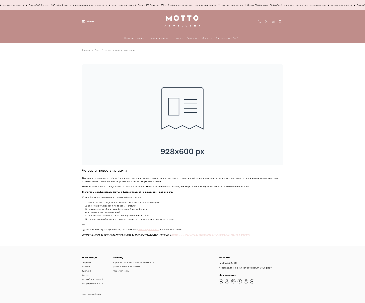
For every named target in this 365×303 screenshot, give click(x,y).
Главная (86, 50)
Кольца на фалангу (160, 38)
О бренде (86, 262)
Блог (97, 50)
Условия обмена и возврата (126, 267)
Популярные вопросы (92, 283)
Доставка (86, 271)
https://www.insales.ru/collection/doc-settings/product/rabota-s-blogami (210, 234)
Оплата (85, 275)
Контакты (86, 267)
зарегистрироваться (117, 5)
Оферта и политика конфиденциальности (133, 262)
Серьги (206, 38)
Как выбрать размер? (92, 279)
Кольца (140, 38)
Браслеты (192, 38)
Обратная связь (121, 271)
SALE (235, 38)
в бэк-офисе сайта (148, 229)
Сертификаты (222, 38)
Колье (178, 38)
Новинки (129, 38)
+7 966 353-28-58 (228, 263)
